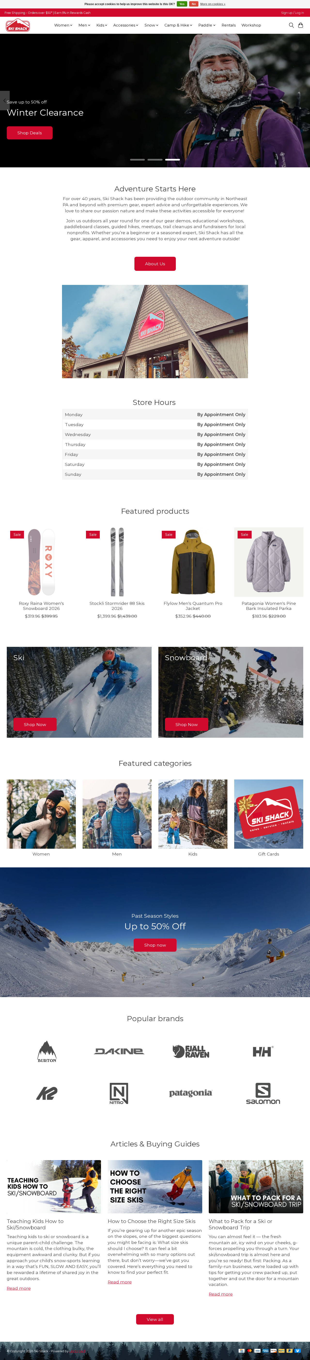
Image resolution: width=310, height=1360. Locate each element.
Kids (192, 853)
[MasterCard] (249, 1351)
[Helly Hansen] (263, 1051)
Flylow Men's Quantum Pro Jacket (192, 606)
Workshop (251, 25)
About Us (155, 263)
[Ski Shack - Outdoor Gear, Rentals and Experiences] (18, 25)
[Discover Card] (274, 1351)
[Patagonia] (191, 1094)
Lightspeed (77, 1351)
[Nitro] (119, 1094)
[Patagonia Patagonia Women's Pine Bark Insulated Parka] (268, 562)
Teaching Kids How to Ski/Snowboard (35, 1224)
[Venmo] (297, 1351)
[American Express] (266, 1351)
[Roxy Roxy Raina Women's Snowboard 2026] (41, 562)
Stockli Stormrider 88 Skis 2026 (117, 606)
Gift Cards (268, 853)
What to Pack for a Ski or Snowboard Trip (240, 1224)
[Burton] (47, 1051)
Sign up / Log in (292, 13)
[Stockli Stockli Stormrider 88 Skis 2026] (117, 562)
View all (155, 1319)
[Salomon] (263, 1094)
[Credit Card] (242, 1351)
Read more (19, 1288)
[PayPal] (282, 1351)
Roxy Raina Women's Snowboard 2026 (41, 606)
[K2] (47, 1094)
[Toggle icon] (291, 25)
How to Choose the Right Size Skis (151, 1221)
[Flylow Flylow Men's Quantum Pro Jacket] (193, 562)
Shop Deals (29, 132)
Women (41, 853)
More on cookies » (212, 4)
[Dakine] (119, 1051)
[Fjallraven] (191, 1051)
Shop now (155, 945)
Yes (182, 4)
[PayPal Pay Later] (290, 1351)
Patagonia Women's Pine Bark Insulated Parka (269, 606)
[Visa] (257, 1351)
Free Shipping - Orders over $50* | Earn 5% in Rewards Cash (48, 13)
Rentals (229, 25)
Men (117, 853)
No (194, 4)
